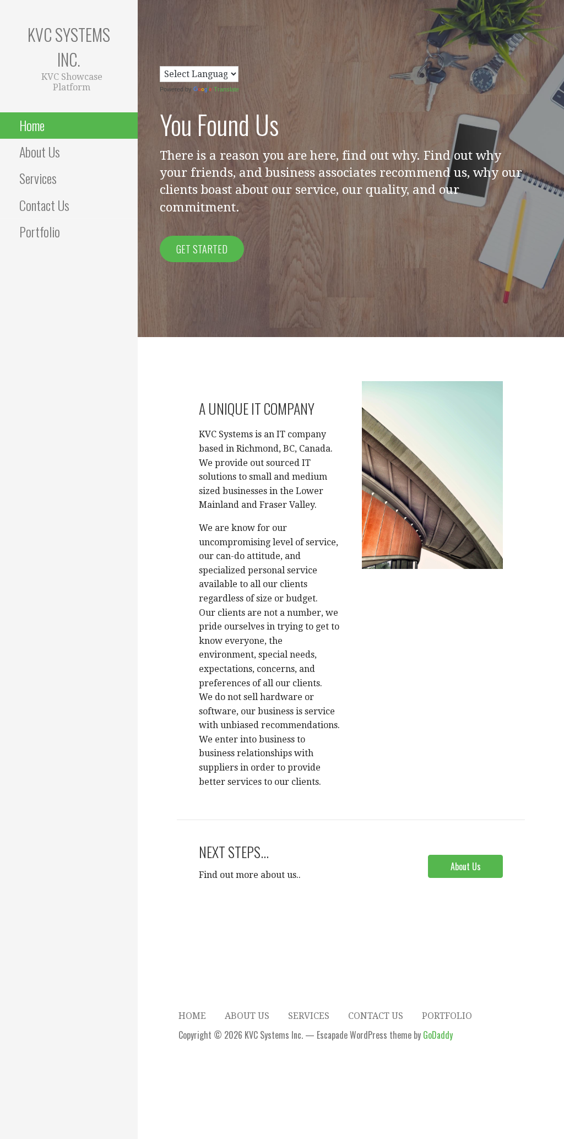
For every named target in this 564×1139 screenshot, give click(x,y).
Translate (226, 89)
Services (38, 178)
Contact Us (44, 205)
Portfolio (39, 231)
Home (32, 125)
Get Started (201, 249)
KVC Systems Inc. (69, 47)
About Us (39, 151)
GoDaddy (438, 1035)
